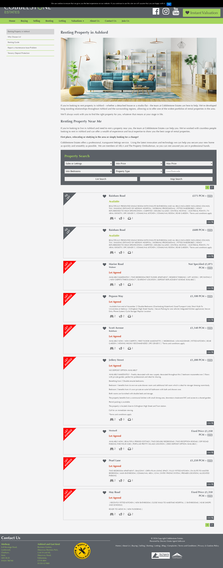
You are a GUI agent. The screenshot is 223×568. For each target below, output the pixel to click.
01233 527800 (43, 563)
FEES (210, 195)
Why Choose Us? (14, 37)
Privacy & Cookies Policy (208, 546)
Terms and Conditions (187, 546)
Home (12, 20)
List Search (100, 179)
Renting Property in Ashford (19, 31)
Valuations (76, 20)
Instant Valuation (203, 12)
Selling (36, 20)
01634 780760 (7, 560)
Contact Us (110, 20)
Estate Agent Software (176, 541)
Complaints (172, 546)
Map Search (176, 179)
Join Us (125, 20)
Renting (49, 20)
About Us (94, 20)
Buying (24, 20)
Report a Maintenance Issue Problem (22, 48)
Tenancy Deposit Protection (19, 53)
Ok (169, 4)
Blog (164, 546)
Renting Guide (13, 42)
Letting (62, 20)
